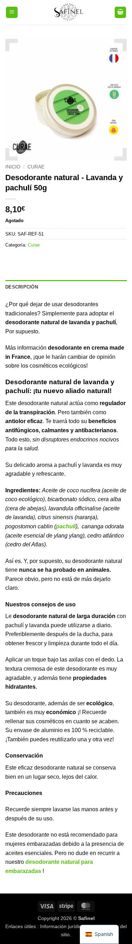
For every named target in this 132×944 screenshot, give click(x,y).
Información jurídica (62, 926)
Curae (35, 167)
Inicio (12, 167)
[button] (12, 12)
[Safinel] (66, 12)
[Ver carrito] (120, 12)
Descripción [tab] (21, 287)
